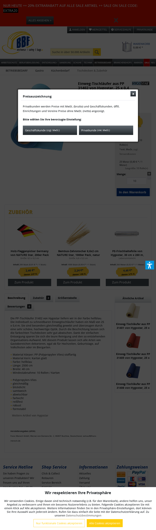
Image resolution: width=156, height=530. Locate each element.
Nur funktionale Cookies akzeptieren (59, 523)
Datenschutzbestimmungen (83, 515)
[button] (149, 265)
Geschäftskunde (42, 130)
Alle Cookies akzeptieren (104, 523)
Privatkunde (95, 130)
